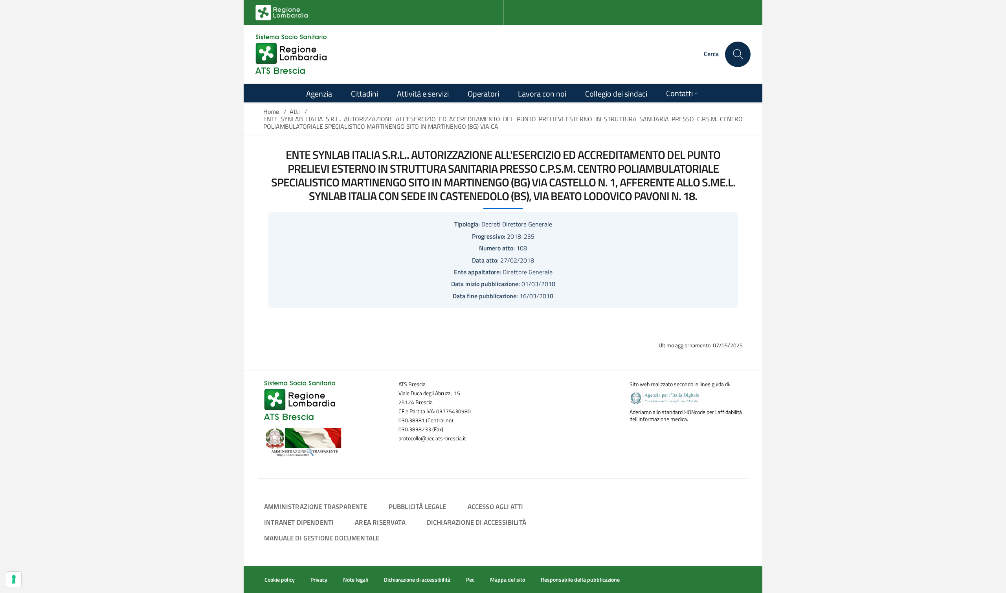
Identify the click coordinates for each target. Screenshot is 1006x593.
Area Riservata (380, 522)
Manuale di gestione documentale (321, 538)
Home (271, 111)
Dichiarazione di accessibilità (476, 522)
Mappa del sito (507, 579)
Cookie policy (279, 579)
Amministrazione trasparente (315, 506)
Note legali (355, 579)
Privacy (318, 579)
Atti (295, 111)
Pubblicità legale (417, 506)
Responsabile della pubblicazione (580, 579)
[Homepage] (291, 54)
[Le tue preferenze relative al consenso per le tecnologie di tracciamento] (13, 579)
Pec (470, 579)
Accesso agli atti (495, 506)
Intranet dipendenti (299, 522)
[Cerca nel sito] (738, 54)
